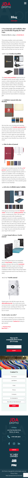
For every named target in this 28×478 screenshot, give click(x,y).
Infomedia (19, 475)
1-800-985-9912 (16, 436)
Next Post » (5, 328)
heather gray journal (19, 127)
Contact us (16, 321)
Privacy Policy (14, 473)
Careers (14, 449)
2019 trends (8, 262)
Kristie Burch (20, 35)
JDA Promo (6, 5)
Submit (14, 350)
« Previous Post (6, 326)
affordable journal (7, 303)
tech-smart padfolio (10, 77)
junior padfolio (19, 212)
